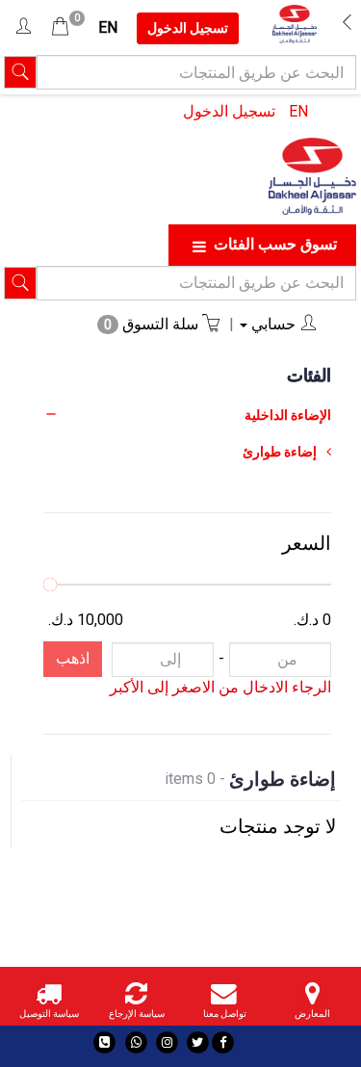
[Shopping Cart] (60, 27)
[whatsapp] (137, 1042)
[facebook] (223, 1042)
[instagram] (167, 1042)
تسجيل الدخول (229, 111)
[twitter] (198, 1042)
